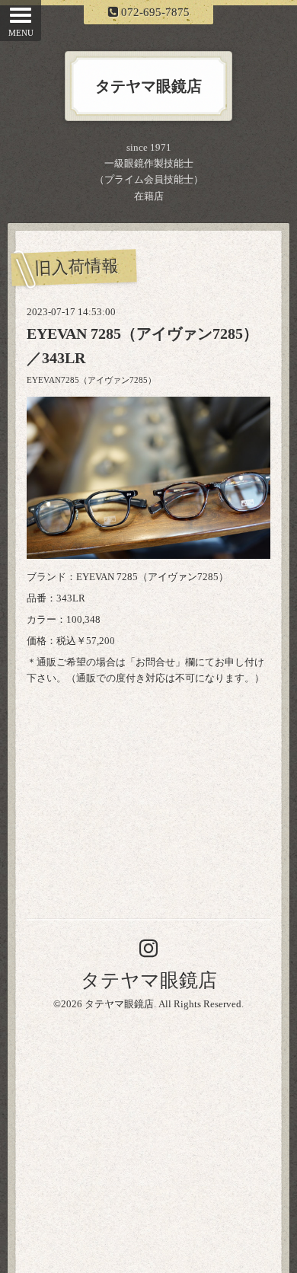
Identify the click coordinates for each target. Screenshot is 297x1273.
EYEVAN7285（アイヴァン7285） (91, 380)
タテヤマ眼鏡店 (149, 980)
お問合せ (155, 662)
